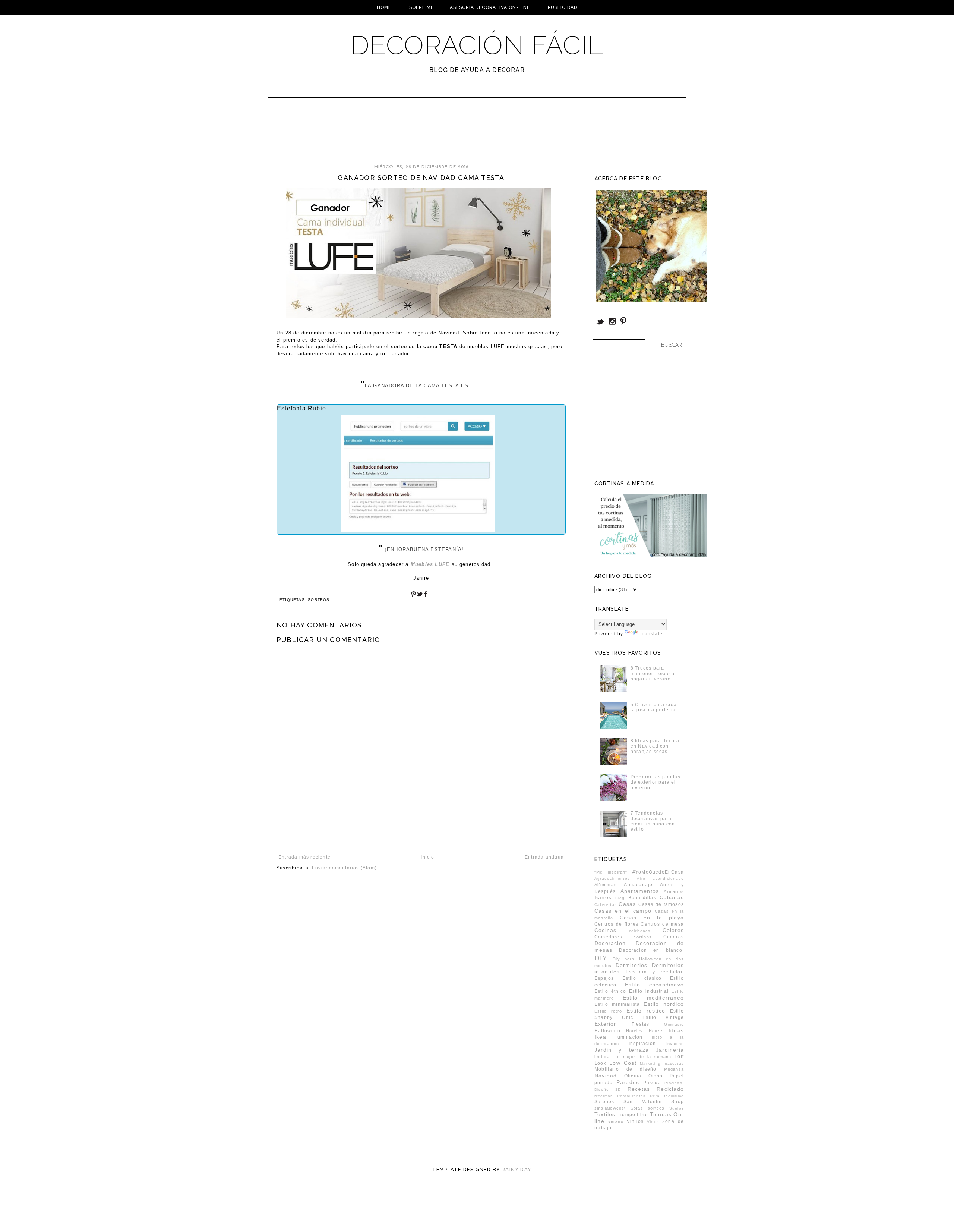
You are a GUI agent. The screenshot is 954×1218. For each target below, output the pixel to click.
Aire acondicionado (660, 878)
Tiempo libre (632, 1114)
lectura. (603, 1056)
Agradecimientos (612, 878)
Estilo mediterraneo (653, 998)
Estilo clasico (642, 978)
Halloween (607, 1030)
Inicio (427, 857)
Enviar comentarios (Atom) (344, 868)
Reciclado (670, 1089)
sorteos (318, 600)
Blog (620, 898)
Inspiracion (642, 1043)
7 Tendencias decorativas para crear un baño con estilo (653, 821)
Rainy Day (516, 1169)
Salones (604, 1101)
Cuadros (673, 937)
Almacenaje (638, 884)
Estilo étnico (610, 991)
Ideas (676, 1030)
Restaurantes (631, 1096)
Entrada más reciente (304, 857)
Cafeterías (605, 905)
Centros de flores (616, 924)
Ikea (600, 1037)
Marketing (650, 1063)
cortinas (643, 937)
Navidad (605, 1076)
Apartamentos (639, 891)
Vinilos (635, 1121)
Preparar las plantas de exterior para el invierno (655, 782)
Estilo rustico (645, 1011)
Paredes (627, 1082)
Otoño (655, 1076)
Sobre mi (420, 7)
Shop (677, 1101)
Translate (651, 633)
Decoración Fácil (477, 45)
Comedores (608, 937)
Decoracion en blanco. (651, 950)
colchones (640, 931)
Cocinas (605, 930)
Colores (673, 930)
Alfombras (605, 884)
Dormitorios (632, 965)
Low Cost (622, 1063)
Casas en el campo (622, 911)
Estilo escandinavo (654, 985)
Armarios (674, 891)
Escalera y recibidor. (655, 972)
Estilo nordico (664, 1004)
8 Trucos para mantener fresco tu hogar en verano (653, 673)
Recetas (639, 1089)
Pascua (652, 1082)
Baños (603, 897)
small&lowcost (610, 1108)
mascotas (674, 1063)
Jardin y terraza (621, 1050)
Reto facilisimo (667, 1096)
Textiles (605, 1114)
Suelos (676, 1108)
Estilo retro (608, 1011)
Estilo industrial (649, 991)
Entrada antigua (544, 857)
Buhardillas (642, 897)
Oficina (632, 1076)
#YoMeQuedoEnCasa (658, 872)
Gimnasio (674, 1024)
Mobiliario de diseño (625, 1069)
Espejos (604, 978)
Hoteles (634, 1031)
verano (615, 1121)
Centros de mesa (662, 924)
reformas (603, 1096)
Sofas (637, 1108)
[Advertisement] (457, 134)
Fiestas (640, 1024)
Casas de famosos (661, 904)
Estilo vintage (663, 1017)
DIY (601, 958)
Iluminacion (628, 1037)
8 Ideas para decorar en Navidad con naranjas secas (656, 746)
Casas (627, 904)
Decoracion (610, 943)
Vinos (653, 1122)
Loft (679, 1056)
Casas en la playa (652, 917)
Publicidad (562, 7)
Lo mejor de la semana (643, 1056)
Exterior (605, 1024)
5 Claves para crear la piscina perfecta (655, 707)
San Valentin (642, 1101)
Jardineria (670, 1050)
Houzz (656, 1031)
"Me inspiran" (611, 872)
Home (384, 7)
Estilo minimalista (617, 1004)
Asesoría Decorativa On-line (490, 7)
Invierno (675, 1043)
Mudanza (674, 1069)
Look (600, 1063)
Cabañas (672, 897)
